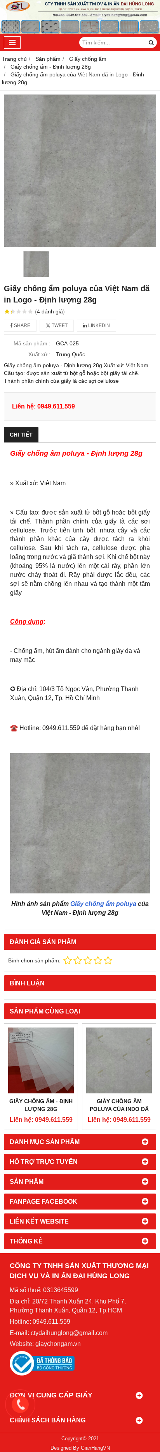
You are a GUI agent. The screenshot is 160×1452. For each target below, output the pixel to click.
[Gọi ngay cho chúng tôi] (86, 1404)
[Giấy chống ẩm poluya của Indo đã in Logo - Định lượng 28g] (119, 1060)
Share (21, 325)
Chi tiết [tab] (21, 435)
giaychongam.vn (58, 1344)
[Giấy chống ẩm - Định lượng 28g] (41, 1060)
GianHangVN (95, 1448)
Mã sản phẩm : (32, 343)
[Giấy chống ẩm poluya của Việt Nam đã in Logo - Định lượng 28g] (80, 171)
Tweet (59, 325)
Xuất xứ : (39, 354)
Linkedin (98, 325)
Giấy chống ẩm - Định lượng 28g (41, 1105)
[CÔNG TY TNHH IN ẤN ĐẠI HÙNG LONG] (80, 32)
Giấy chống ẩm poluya (103, 903)
